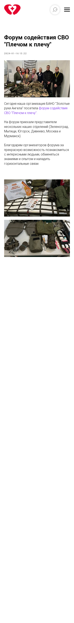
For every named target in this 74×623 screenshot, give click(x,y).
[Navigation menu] (67, 10)
